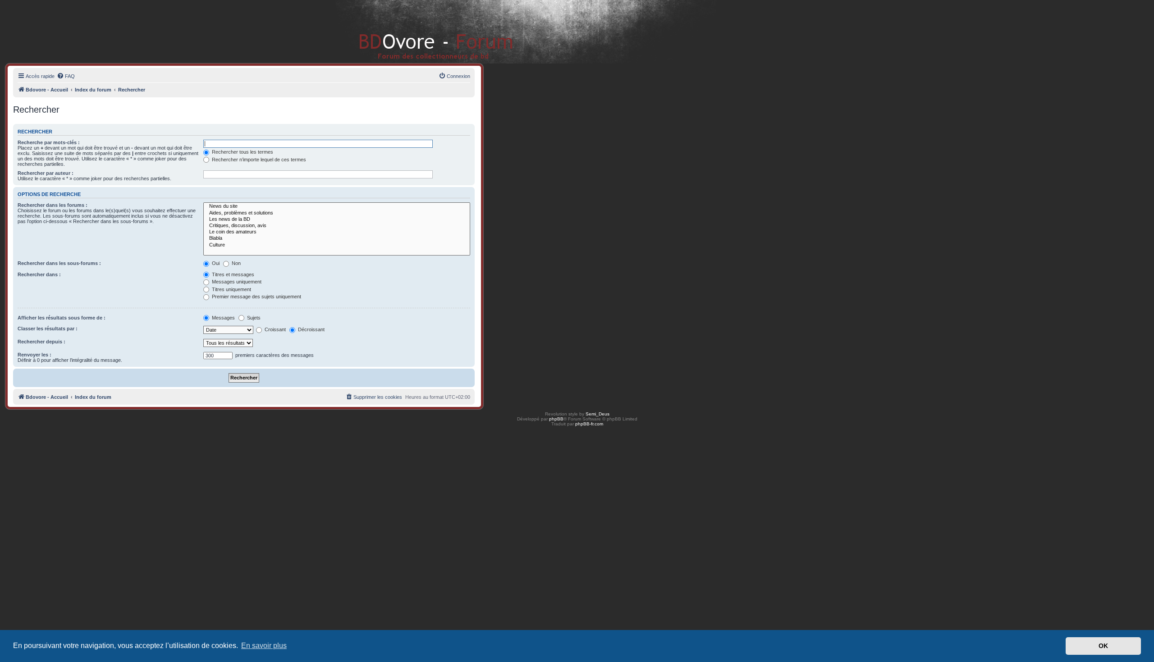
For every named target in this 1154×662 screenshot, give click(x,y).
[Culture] (336, 245)
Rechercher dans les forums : (52, 205)
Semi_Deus (597, 413)
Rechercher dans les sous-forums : (59, 263)
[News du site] (336, 206)
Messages (223, 317)
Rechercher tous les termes (242, 152)
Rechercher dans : (39, 274)
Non (235, 263)
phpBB (556, 418)
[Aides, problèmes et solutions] (336, 213)
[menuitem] (66, 76)
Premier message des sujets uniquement (256, 296)
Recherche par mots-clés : (49, 142)
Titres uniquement (231, 289)
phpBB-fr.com (589, 423)
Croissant (274, 329)
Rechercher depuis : (41, 341)
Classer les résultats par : (48, 328)
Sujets (253, 317)
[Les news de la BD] (336, 219)
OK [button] (1103, 645)
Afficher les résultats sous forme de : (61, 317)
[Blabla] (336, 238)
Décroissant (311, 329)
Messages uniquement (236, 281)
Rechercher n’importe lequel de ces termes (258, 159)
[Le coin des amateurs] (336, 232)
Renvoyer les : (34, 354)
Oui (215, 263)
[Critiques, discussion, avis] (336, 226)
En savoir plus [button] (264, 645)
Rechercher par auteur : (45, 173)
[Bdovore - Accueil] (423, 31)
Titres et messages (232, 274)
